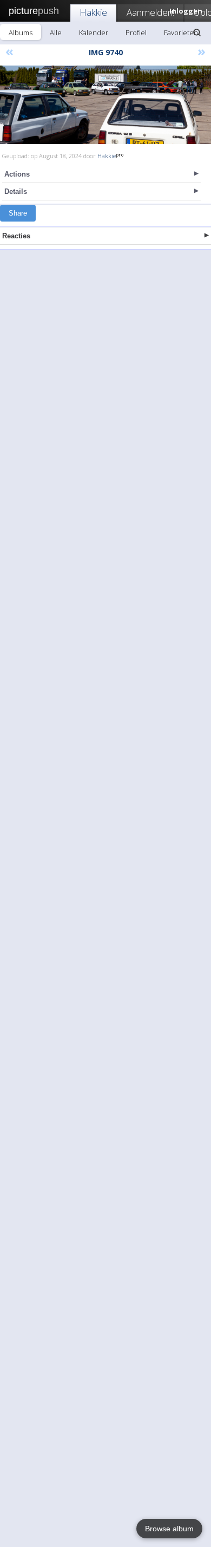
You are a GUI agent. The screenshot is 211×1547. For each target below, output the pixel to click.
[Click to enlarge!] (105, 105)
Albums (20, 32)
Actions (17, 174)
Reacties (16, 236)
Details (15, 191)
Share (18, 213)
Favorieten (181, 32)
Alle (56, 32)
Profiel (136, 32)
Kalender (93, 32)
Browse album (169, 1528)
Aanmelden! (150, 12)
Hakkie (93, 12)
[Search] (197, 32)
